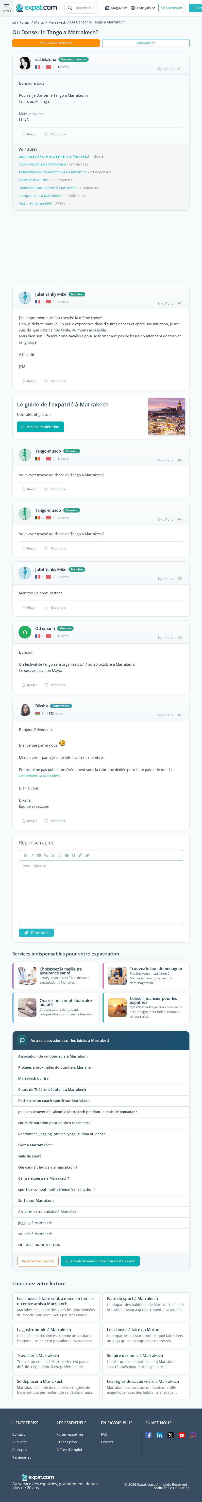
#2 (180, 303)
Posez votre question (38, 1261)
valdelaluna (45, 59)
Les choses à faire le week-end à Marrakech (54, 156)
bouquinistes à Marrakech (40, 195)
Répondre (58, 134)
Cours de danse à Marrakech (42, 164)
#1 (180, 68)
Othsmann (45, 628)
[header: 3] (72, 855)
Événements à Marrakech (40, 775)
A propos (19, 1449)
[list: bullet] (66, 855)
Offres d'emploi (69, 1449)
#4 (180, 519)
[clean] (86, 855)
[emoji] (59, 855)
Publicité (19, 1442)
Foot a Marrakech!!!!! (35, 203)
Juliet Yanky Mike (50, 294)
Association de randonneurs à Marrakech (52, 172)
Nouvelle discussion (56, 43)
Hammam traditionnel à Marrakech (47, 187)
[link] (45, 855)
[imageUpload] (52, 855)
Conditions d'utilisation (171, 1488)
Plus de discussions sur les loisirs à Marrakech (100, 1261)
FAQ (104, 1434)
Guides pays (67, 1442)
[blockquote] (38, 855)
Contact (18, 1434)
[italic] (31, 855)
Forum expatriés (70, 1434)
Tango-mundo (48, 451)
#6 (180, 637)
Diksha (41, 706)
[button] (79, 855)
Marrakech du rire (33, 180)
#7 (180, 715)
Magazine (119, 7)
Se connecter (172, 7)
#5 (180, 578)
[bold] (24, 855)
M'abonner (146, 43)
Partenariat (21, 1457)
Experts (107, 1442)
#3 (180, 460)
